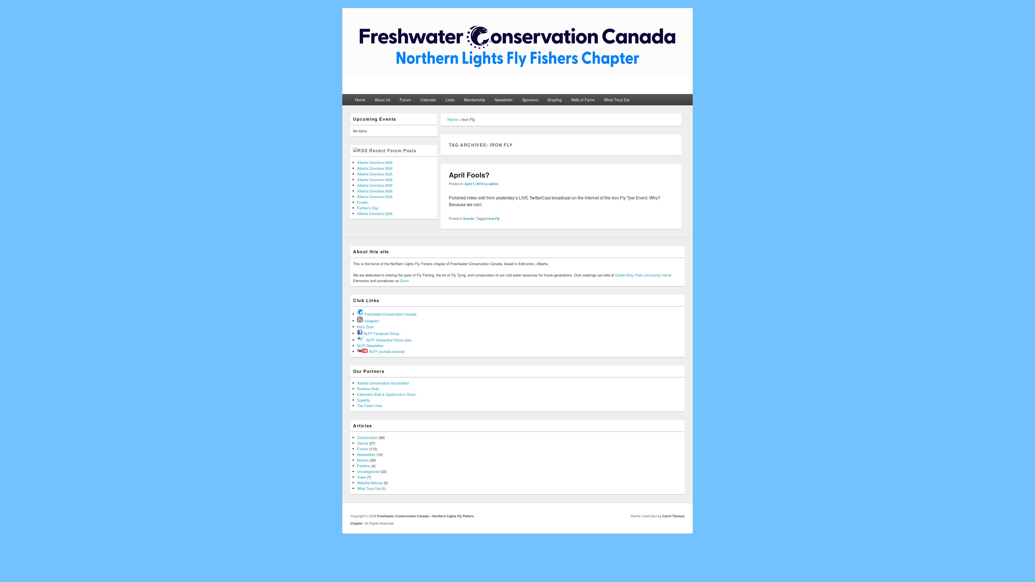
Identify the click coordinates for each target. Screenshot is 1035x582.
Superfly (363, 400)
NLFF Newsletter (370, 345)
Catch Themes (673, 516)
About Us (382, 99)
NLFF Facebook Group (381, 333)
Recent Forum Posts (392, 150)
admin (493, 183)
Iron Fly (494, 218)
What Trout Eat (617, 99)
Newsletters (366, 454)
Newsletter (504, 99)
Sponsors (530, 99)
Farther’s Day (367, 207)
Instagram (371, 320)
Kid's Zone (365, 326)
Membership (474, 99)
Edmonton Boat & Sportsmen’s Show (386, 394)
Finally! (362, 202)
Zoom (404, 280)
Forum (405, 99)
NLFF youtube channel (386, 351)
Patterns (363, 465)
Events (468, 218)
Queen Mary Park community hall (641, 275)
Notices (363, 460)
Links (450, 99)
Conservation (367, 437)
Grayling (554, 99)
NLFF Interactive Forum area (388, 339)
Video (361, 477)
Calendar (428, 99)
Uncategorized (368, 471)
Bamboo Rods (368, 388)
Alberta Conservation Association (383, 383)
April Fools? (469, 175)
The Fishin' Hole (369, 405)
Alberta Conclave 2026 (374, 162)
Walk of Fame (583, 99)
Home (360, 99)
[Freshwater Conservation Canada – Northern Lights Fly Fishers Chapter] (517, 76)
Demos (362, 443)
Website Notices (370, 482)
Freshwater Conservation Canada (390, 314)
